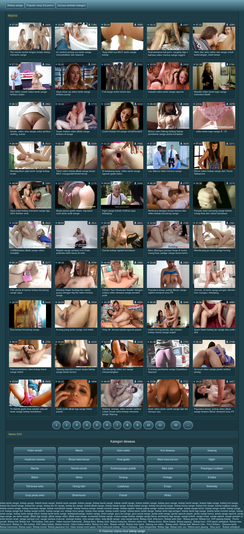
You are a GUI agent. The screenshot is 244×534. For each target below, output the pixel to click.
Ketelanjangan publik (123, 468)
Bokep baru (90, 521)
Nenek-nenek (79, 468)
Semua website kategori (71, 5)
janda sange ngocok (225, 513)
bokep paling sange (146, 508)
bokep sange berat (194, 508)
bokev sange (93, 513)
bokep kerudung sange (161, 505)
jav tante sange (21, 516)
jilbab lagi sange (39, 516)
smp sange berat (130, 519)
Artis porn (158, 519)
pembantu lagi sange (169, 516)
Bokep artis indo (173, 519)
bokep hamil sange (188, 503)
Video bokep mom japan (83, 527)
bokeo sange (85, 503)
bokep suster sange (115, 511)
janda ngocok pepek (182, 513)
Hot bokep (37, 521)
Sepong (212, 450)
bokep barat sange (103, 503)
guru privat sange (141, 513)
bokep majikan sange (226, 505)
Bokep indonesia (8, 527)
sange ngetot (217, 516)
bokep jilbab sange (94, 505)
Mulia (79, 477)
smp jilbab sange (111, 519)
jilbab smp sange (78, 516)
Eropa (167, 486)
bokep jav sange (74, 505)
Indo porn (49, 521)
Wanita (35, 468)
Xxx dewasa (167, 450)
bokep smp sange (94, 511)
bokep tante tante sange (53, 513)
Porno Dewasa (130, 527)
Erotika (212, 477)
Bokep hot (204, 519)
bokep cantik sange (124, 503)
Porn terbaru (214, 524)
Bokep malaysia (118, 521)
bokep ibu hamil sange (12, 505)
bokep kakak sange (115, 505)
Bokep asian (25, 527)
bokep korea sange (184, 505)
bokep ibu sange (33, 505)
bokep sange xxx (55, 511)
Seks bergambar (147, 527)
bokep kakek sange (137, 505)
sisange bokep (73, 519)
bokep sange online (34, 511)
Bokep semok (62, 524)
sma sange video (91, 519)
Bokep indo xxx (178, 527)
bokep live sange (205, 505)
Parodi (123, 495)
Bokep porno (155, 521)
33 (175, 425)
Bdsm (34, 477)
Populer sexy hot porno (40, 5)
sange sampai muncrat (53, 519)
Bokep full (13, 521)
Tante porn (5, 524)
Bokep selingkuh (231, 527)
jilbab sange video (58, 516)
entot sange (107, 513)
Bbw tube (167, 468)
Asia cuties (123, 450)
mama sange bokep (124, 516)
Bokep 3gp (163, 527)
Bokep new (235, 521)
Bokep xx (17, 524)
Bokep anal (103, 521)
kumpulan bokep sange (100, 516)
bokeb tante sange (45, 503)
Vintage (167, 477)
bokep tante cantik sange (140, 511)
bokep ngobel (127, 508)
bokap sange (27, 503)
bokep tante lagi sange (194, 511)
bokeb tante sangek (66, 503)
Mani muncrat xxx (167, 459)
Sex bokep (29, 524)
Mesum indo (198, 524)
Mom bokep (169, 521)
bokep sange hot (14, 511)
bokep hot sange (229, 503)
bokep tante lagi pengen (168, 511)
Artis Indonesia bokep (108, 527)
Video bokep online (81, 524)
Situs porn (215, 527)
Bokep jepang (184, 521)
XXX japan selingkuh (217, 521)
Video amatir (34, 450)
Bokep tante (172, 524)
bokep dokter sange (146, 503)
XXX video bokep (45, 524)
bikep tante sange (9, 503)
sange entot (202, 516)
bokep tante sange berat (27, 513)
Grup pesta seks (34, 495)
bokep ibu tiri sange (54, 505)
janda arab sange (161, 513)
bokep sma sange (74, 511)
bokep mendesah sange (60, 508)
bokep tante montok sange (221, 511)
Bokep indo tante (135, 524)
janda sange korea (204, 513)
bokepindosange (76, 513)
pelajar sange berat (146, 516)
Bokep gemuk (190, 519)
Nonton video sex (137, 521)
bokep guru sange (167, 503)
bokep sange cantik (215, 508)
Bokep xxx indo (100, 524)
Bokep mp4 (146, 519)
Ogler (212, 459)
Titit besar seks (34, 486)
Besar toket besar (79, 459)
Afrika (167, 495)
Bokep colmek (117, 524)
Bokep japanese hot (58, 527)
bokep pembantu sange (170, 508)
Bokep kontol (40, 527)
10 (148, 425)
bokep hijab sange (209, 503)
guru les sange (123, 513)
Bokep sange (15, 5)
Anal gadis (123, 459)
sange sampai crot (29, 519)
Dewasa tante (229, 524)
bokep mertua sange (85, 508)
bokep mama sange (10, 508)
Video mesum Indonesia (69, 521)
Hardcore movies (35, 459)
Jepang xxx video (154, 524)
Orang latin (79, 486)
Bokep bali (185, 524)
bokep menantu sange (34, 508)
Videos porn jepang (198, 527)
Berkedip (212, 486)
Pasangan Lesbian (212, 468)
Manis (79, 450)
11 (160, 425)
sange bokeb (188, 516)
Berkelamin (79, 495)
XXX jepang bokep (221, 519)
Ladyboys (123, 486)
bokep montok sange (108, 508)
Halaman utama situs (115, 531)
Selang (123, 477)
